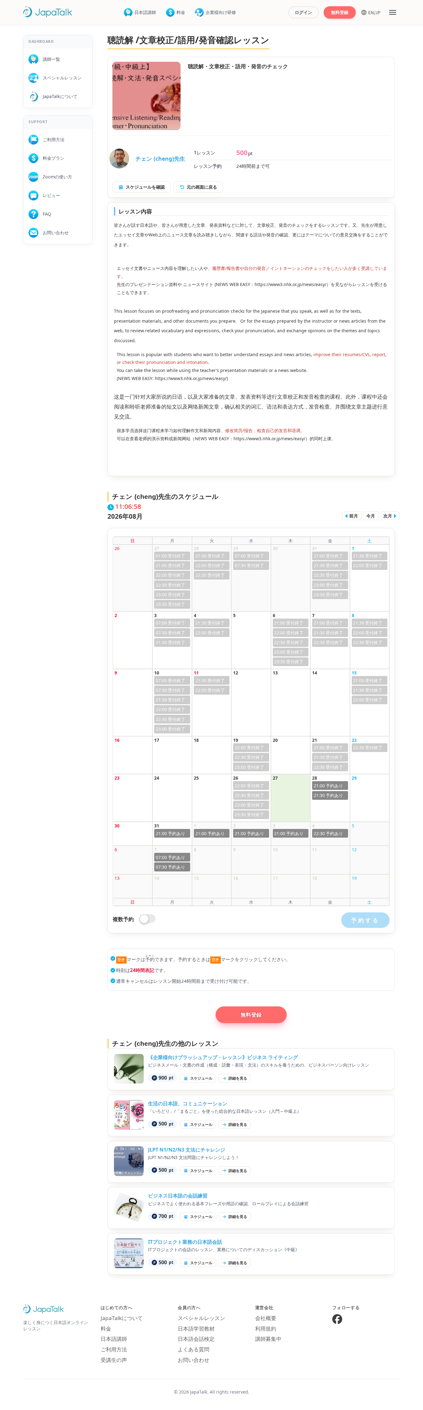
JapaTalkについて (57, 96)
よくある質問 (193, 1349)
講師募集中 (268, 1338)
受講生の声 (114, 1359)
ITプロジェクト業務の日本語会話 (185, 1241)
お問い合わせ (53, 232)
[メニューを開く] (393, 12)
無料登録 (339, 12)
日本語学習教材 (196, 1328)
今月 (370, 516)
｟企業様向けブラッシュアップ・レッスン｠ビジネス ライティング (223, 1057)
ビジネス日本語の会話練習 (177, 1195)
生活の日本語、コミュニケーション (187, 1103)
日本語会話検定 (196, 1338)
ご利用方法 (51, 139)
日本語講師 (145, 12)
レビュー (49, 195)
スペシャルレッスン (60, 78)
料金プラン (51, 158)
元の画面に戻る (202, 187)
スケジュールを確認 (145, 187)
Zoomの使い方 (55, 177)
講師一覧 (49, 59)
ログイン (303, 12)
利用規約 (265, 1328)
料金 (181, 12)
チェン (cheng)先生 (160, 158)
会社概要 (265, 1318)
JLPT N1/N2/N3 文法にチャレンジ (186, 1149)
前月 (353, 516)
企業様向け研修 (221, 12)
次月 (388, 516)
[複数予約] (147, 919)
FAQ (44, 214)
